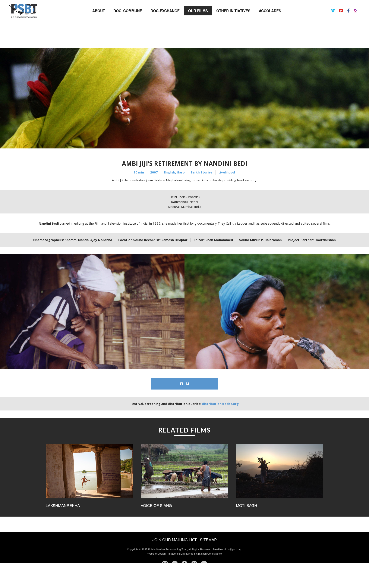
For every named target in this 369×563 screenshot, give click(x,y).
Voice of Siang (156, 505)
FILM (184, 383)
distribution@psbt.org (220, 404)
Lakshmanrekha (63, 505)
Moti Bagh (246, 505)
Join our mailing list (174, 539)
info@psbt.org (233, 549)
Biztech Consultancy (210, 553)
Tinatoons (173, 553)
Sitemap (208, 539)
